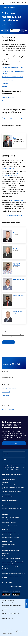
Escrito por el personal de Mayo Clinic (11, 331)
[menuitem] (5, 30)
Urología (4, 86)
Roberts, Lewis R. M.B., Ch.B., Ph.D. (18, 296)
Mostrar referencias (6, 377)
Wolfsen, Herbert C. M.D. (18, 312)
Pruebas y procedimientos (10, 7)
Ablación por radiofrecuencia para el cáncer (11, 16)
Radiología (5, 83)
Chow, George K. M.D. (18, 279)
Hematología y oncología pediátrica (12, 77)
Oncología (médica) (7, 80)
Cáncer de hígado (6, 392)
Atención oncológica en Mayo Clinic (12, 67)
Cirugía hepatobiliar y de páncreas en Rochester (13, 72)
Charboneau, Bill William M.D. (17, 264)
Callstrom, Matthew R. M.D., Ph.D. (18, 247)
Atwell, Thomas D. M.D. (17, 231)
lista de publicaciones (16, 200)
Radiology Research (8, 97)
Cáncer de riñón (5, 395)
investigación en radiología (10, 168)
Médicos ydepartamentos (15, 30)
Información (5, 30)
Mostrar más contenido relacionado (10, 399)
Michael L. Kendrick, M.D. (18, 136)
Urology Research (7, 101)
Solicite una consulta (8, 342)
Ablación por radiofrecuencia (9, 388)
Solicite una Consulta (9, 25)
